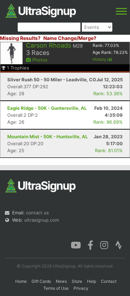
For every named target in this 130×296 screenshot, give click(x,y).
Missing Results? (20, 38)
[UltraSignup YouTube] (76, 244)
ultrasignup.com (41, 220)
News (61, 281)
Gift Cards (41, 281)
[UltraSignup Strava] (118, 244)
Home (21, 281)
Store (77, 281)
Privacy (80, 288)
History (100, 59)
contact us (37, 212)
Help (91, 281)
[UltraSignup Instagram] (104, 244)
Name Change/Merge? (69, 38)
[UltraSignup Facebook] (90, 244)
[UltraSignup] (41, 10)
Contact (108, 281)
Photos (39, 60)
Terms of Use (56, 288)
